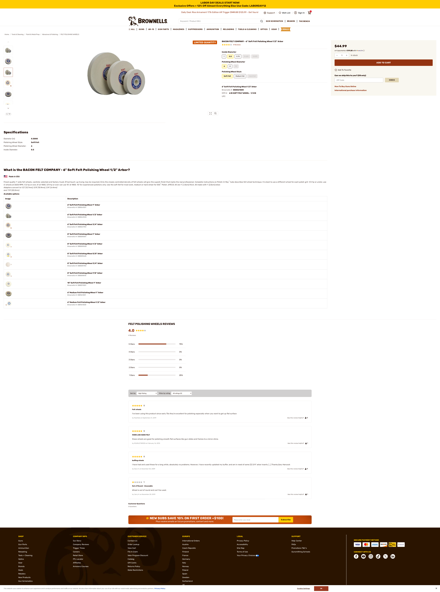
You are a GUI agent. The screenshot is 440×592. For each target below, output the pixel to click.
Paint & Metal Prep (33, 34)
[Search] (261, 21)
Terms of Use (242, 552)
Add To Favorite (344, 70)
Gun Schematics (25, 581)
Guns (20, 541)
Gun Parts (22, 544)
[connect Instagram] (370, 556)
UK (183, 585)
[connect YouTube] (363, 556)
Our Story (77, 541)
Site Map (240, 548)
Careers (76, 552)
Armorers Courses (81, 566)
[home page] (148, 21)
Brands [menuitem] (291, 21)
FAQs (294, 544)
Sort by (133, 393)
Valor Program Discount (138, 555)
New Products (24, 577)
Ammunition (23, 548)
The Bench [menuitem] (304, 21)
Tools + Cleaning (25, 555)
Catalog (131, 559)
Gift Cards (132, 563)
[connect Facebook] (356, 556)
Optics (21, 559)
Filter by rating (164, 393)
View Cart (132, 548)
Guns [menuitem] (141, 29)
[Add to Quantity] (346, 55)
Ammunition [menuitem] (213, 29)
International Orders (191, 541)
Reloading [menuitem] (228, 29)
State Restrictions (135, 570)
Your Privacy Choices (246, 555)
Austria (185, 544)
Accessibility (242, 544)
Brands (21, 566)
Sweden (185, 577)
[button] (299, 12)
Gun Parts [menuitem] (163, 29)
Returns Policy (134, 566)
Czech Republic (189, 548)
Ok (321, 588)
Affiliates (77, 563)
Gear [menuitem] (274, 29)
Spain (184, 574)
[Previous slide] (8, 42)
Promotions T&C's (299, 548)
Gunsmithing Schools (301, 552)
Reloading (22, 552)
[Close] (436, 588)
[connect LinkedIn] (392, 556)
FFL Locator (78, 559)
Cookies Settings (303, 588)
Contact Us (132, 541)
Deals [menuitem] (285, 29)
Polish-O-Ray (223, 182)
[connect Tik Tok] (378, 556)
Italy (184, 563)
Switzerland (187, 581)
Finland (185, 552)
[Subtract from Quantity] (337, 55)
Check (392, 80)
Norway (185, 566)
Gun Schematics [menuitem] (274, 21)
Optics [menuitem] (264, 29)
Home (7, 34)
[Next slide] (8, 108)
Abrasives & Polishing (50, 34)
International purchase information (351, 90)
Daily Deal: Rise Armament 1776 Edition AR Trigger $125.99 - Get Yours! (220, 12)
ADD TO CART (383, 62)
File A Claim (133, 552)
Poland (185, 570)
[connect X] (385, 556)
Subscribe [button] (286, 520)
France (185, 555)
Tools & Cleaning (17, 34)
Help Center (297, 541)
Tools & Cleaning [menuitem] (247, 29)
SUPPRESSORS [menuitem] (195, 29)
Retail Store (78, 555)
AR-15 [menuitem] (151, 29)
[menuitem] (132, 29)
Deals (20, 570)
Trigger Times (79, 548)
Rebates (21, 574)
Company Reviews (81, 544)
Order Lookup (133, 544)
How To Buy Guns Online (345, 86)
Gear (20, 563)
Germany (186, 559)
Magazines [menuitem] (178, 29)
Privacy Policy (243, 541)
